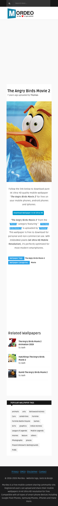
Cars (14, 416)
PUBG (14, 450)
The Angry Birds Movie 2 (35, 258)
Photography (17, 440)
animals (15, 412)
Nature (24, 435)
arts (24, 412)
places (29, 440)
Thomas (34, 95)
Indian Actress (36, 426)
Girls (14, 426)
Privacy (15, 471)
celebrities (23, 416)
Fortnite (35, 416)
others (33, 435)
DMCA (22, 471)
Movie (13, 224)
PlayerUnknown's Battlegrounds (25, 445)
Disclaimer (32, 471)
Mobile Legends (37, 431)
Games (36, 421)
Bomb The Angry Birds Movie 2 (33, 372)
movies (15, 435)
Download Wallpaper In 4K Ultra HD (28, 213)
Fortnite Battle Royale (21, 421)
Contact (42, 471)
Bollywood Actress (36, 412)
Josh (23, 347)
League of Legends (19, 431)
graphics (23, 426)
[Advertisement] (29, 54)
